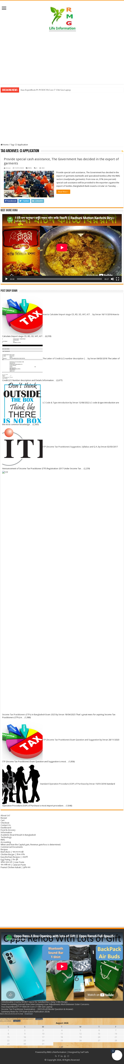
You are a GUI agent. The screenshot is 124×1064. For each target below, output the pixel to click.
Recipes (4, 849)
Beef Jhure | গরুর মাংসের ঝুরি (12, 852)
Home (6, 144)
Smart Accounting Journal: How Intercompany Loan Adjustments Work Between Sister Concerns (45, 1004)
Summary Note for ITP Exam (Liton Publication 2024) (25, 1011)
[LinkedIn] (61, 1056)
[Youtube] (65, 1056)
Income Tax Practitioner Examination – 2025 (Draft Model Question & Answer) (37, 1009)
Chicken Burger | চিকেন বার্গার (13, 854)
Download (29, 1014)
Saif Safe (84, 1052)
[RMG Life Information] (62, 17)
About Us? (5, 815)
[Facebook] (59, 1056)
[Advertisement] (62, 58)
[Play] (6, 279)
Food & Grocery (8, 830)
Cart (3, 820)
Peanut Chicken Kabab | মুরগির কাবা (15, 867)
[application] (62, 248)
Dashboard (6, 827)
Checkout (5, 823)
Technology (6, 837)
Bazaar (4, 818)
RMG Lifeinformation (56, 1052)
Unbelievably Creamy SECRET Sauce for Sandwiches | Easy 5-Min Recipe (34, 1002)
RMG (30, 168)
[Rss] (56, 1056)
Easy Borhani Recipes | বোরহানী (14, 857)
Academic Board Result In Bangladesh (18, 835)
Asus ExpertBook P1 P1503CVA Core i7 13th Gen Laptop (45, 90)
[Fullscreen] (117, 279)
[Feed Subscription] (122, 151)
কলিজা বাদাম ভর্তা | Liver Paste (12, 862)
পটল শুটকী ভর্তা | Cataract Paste (13, 865)
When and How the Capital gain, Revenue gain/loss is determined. (31, 844)
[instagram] (68, 1056)
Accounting (6, 842)
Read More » (63, 192)
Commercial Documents (12, 847)
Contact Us (6, 825)
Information (6, 832)
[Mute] (112, 279)
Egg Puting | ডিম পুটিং (9, 859)
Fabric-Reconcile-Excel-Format (11, 1014)
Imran (8, 168)
